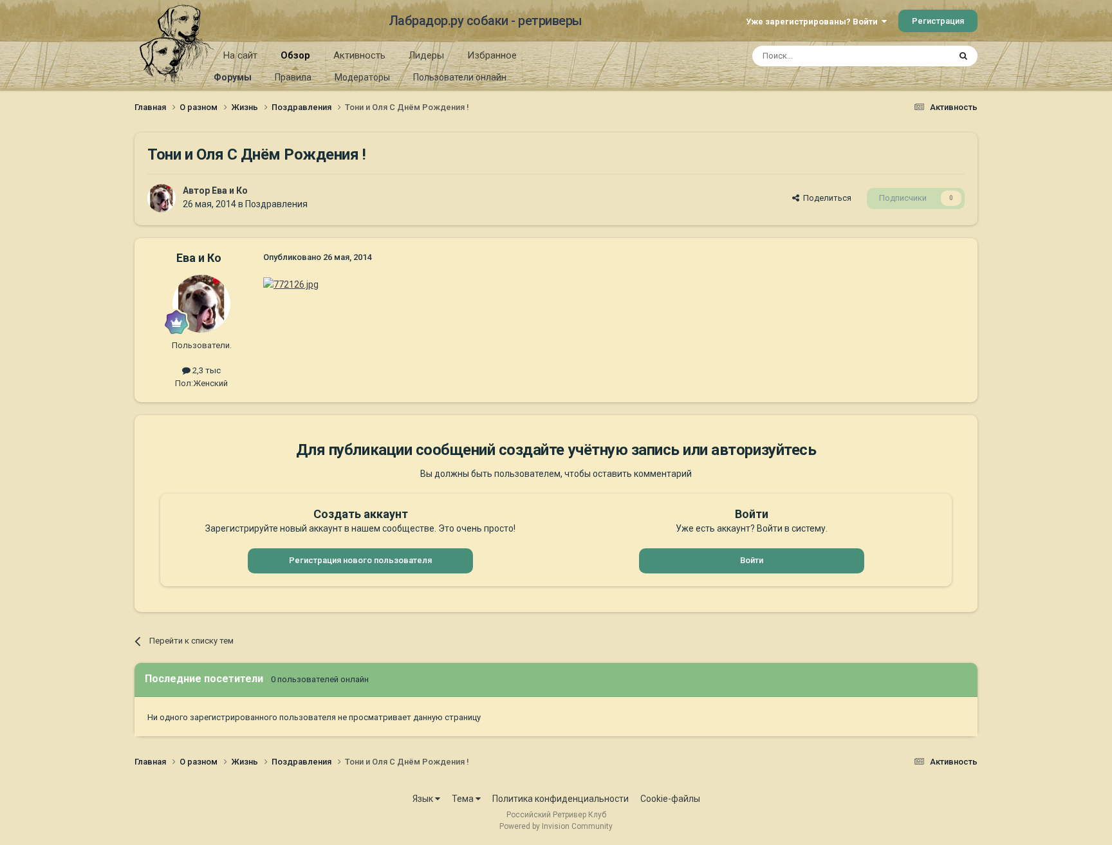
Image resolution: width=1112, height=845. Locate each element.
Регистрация (938, 21)
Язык (423, 799)
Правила (293, 77)
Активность (359, 55)
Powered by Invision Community (556, 826)
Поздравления (276, 204)
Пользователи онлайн (459, 77)
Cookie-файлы (670, 799)
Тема (464, 799)
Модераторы (362, 77)
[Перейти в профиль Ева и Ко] (161, 198)
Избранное (492, 55)
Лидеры (426, 55)
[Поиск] (963, 56)
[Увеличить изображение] (291, 284)
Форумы (233, 77)
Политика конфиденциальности (560, 799)
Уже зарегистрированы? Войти (814, 21)
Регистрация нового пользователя (360, 560)
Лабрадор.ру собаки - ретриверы (485, 20)
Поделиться (825, 198)
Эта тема (915, 55)
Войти (751, 560)
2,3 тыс (205, 370)
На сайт (240, 55)
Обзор (295, 55)
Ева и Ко (230, 190)
